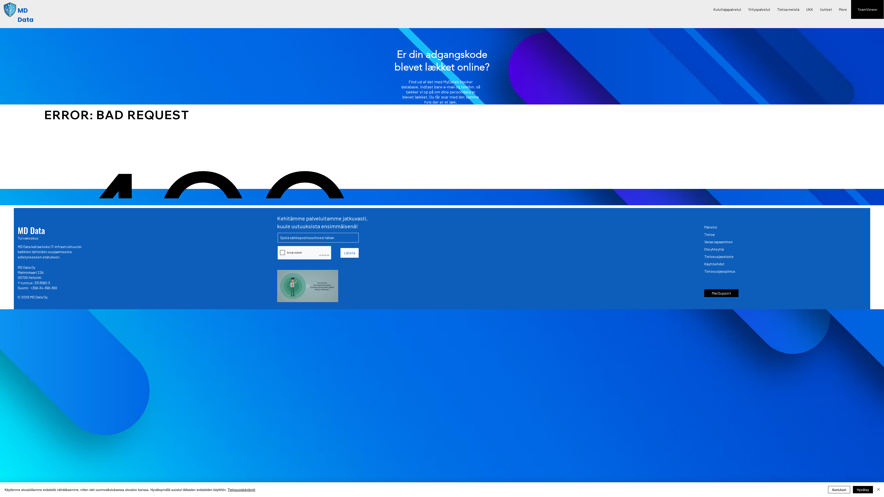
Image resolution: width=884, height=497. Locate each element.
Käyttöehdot (714, 264)
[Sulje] (878, 489)
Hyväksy (863, 489)
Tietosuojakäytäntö (241, 489)
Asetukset (839, 489)
